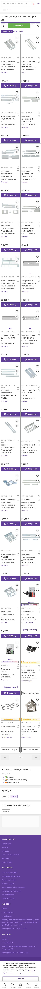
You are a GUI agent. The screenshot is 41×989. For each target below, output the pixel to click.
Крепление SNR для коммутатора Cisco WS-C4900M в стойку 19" (8, 730)
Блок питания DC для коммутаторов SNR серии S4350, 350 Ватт (7, 673)
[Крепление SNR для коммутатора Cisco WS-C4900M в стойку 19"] (10, 706)
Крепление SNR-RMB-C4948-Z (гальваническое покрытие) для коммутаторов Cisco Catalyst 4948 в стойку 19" (29, 65)
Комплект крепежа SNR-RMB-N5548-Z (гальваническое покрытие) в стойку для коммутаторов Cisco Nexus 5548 (29, 175)
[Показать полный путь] (4, 10)
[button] (38, 3)
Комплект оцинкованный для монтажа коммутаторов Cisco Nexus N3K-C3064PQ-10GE (29, 504)
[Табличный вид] (3, 25)
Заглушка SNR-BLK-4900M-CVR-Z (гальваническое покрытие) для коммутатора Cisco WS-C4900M (8, 339)
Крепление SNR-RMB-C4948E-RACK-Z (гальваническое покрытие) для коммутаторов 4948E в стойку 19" (29, 394)
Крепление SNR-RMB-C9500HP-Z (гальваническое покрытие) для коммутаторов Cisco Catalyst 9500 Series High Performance (8, 65)
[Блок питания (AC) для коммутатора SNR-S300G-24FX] (30, 592)
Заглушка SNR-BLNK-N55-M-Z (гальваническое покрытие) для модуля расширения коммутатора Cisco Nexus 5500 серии (29, 339)
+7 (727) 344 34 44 (8, 912)
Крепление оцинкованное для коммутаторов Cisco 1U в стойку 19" (7, 616)
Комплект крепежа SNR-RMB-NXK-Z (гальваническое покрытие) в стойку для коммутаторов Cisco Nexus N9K (29, 120)
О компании (6, 844)
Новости (5, 847)
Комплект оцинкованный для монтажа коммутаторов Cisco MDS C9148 (28, 558)
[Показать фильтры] (38, 25)
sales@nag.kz (7, 916)
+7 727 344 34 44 (7, 943)
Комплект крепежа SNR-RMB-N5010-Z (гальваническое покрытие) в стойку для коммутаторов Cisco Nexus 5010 (29, 230)
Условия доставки (9, 880)
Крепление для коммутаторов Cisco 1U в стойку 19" (29, 730)
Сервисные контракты (11, 876)
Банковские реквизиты (11, 855)
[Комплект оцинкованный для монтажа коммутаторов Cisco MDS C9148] (30, 537)
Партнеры (6, 859)
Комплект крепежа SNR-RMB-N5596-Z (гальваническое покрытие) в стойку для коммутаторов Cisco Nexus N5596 (8, 175)
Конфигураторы (8, 898)
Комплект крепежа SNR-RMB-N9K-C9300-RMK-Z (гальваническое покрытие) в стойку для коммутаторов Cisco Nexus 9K (8, 394)
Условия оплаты (8, 884)
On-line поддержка (9, 873)
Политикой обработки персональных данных (19, 972)
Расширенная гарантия (11, 891)
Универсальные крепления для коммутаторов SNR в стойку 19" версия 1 (28, 674)
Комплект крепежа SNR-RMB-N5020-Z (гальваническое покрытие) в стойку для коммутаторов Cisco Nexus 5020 (8, 230)
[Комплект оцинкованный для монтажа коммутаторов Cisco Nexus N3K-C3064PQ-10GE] (30, 482)
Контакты (5, 851)
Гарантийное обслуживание (13, 887)
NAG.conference (8, 895)
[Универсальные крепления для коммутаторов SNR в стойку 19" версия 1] (30, 649)
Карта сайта (7, 862)
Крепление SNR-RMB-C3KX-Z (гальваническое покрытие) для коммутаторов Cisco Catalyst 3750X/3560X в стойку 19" (8, 504)
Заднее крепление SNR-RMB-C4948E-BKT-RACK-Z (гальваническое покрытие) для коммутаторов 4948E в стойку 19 (8, 449)
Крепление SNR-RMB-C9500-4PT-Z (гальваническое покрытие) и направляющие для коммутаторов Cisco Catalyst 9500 (8, 120)
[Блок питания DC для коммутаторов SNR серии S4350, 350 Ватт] (10, 649)
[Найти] (33, 3)
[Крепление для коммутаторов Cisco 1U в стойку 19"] (30, 706)
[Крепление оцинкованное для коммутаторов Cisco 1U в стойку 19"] (10, 592)
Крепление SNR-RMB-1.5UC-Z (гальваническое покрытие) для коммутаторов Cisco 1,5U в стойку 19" (29, 449)
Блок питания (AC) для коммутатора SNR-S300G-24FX (28, 616)
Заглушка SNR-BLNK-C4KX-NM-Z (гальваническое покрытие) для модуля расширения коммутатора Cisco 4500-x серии (29, 285)
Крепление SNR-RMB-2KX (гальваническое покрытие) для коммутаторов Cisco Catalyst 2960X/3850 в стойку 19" (8, 558)
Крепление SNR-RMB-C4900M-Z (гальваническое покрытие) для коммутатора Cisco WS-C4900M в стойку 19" (8, 285)
